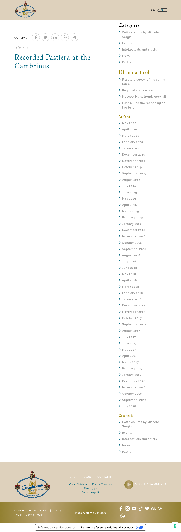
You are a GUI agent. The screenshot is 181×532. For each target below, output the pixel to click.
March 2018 (130, 286)
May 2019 (129, 198)
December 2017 (133, 305)
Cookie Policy (35, 514)
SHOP (73, 476)
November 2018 (133, 236)
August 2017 (131, 330)
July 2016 (129, 406)
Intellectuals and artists (139, 49)
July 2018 (129, 261)
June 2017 (129, 343)
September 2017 (134, 324)
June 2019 (129, 192)
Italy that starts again (137, 90)
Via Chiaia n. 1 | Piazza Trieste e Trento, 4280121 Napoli (91, 488)
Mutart (101, 512)
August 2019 (131, 180)
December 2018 (133, 230)
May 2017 (129, 349)
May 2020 (129, 123)
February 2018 (132, 293)
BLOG (87, 476)
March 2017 (130, 362)
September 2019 (134, 173)
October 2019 (132, 167)
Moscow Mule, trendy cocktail (144, 96)
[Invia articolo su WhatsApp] (65, 37)
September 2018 (134, 249)
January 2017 (131, 374)
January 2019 (131, 224)
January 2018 (131, 299)
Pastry (126, 62)
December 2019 (133, 154)
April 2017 (129, 356)
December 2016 (133, 381)
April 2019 (129, 205)
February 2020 (132, 142)
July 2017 (129, 337)
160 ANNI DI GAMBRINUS (150, 484)
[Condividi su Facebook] (36, 37)
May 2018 (129, 274)
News (126, 55)
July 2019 (129, 186)
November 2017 (133, 312)
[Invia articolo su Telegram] (74, 37)
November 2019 (133, 161)
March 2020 (130, 135)
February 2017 (132, 368)
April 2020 (129, 129)
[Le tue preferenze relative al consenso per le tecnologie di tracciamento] (174, 525)
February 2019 (132, 217)
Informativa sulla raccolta (56, 527)
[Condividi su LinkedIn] (55, 37)
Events (127, 43)
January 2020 (132, 148)
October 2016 (132, 393)
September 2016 (134, 400)
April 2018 (129, 280)
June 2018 (129, 268)
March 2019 (130, 211)
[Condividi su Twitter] (45, 37)
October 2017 (132, 318)
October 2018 (132, 242)
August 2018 (131, 255)
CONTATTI (104, 476)
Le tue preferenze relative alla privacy (107, 527)
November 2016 (133, 387)
